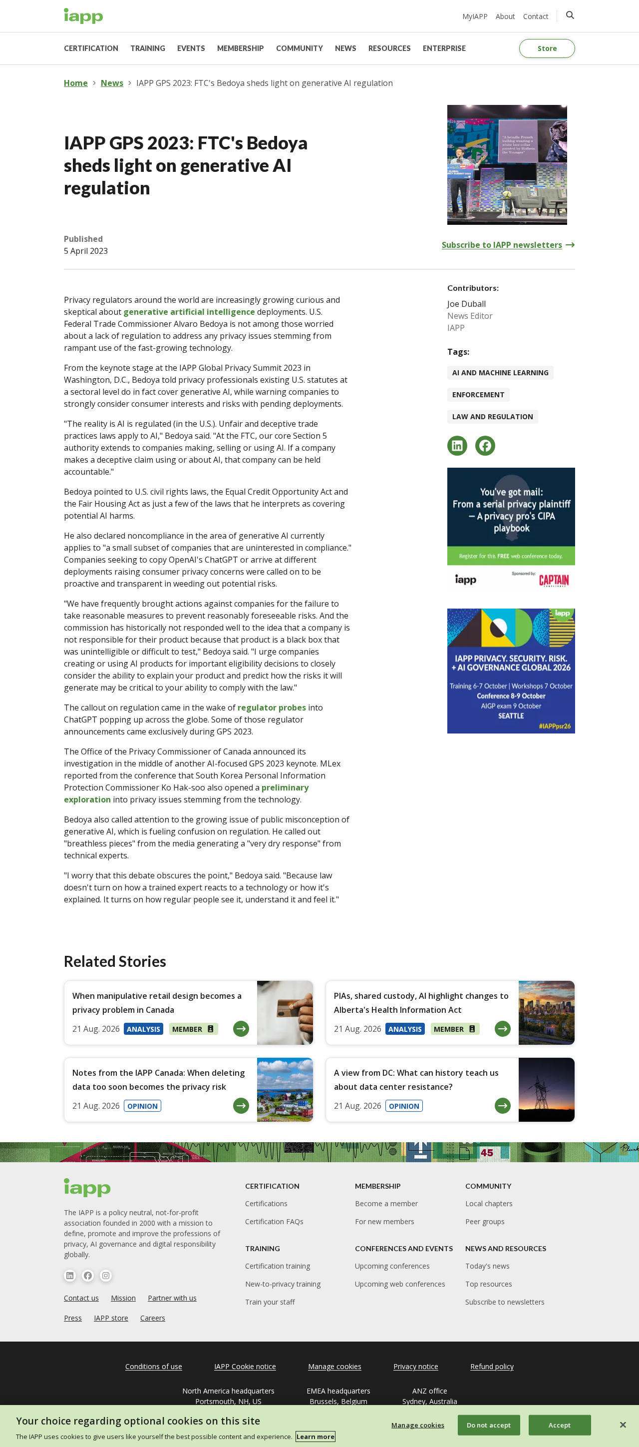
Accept (560, 1424)
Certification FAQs (274, 1221)
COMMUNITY (299, 48)
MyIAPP (475, 16)
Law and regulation (492, 416)
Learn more (315, 1436)
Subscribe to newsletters (505, 1302)
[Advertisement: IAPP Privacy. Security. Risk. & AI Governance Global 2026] (511, 671)
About (505, 16)
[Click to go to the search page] (570, 15)
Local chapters (489, 1203)
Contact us (81, 1298)
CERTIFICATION (91, 48)
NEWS (345, 48)
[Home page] (87, 1187)
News (112, 82)
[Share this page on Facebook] (485, 446)
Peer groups (485, 1221)
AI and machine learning (500, 372)
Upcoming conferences (392, 1266)
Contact (536, 16)
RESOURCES (389, 48)
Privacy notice (415, 1366)
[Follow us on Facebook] (88, 1276)
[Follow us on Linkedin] (70, 1276)
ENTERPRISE (444, 48)
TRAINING (147, 48)
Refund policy (492, 1366)
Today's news (487, 1266)
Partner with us (172, 1298)
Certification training (277, 1266)
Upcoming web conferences (400, 1284)
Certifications (266, 1203)
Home (76, 82)
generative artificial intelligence (189, 311)
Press (73, 1318)
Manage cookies (417, 1424)
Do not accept (489, 1424)
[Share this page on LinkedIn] (457, 446)
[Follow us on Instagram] (106, 1276)
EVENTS (191, 48)
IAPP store (111, 1318)
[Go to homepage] (83, 16)
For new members (384, 1221)
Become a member (386, 1203)
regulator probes (272, 707)
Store (547, 48)
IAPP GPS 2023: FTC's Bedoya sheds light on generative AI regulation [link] (264, 82)
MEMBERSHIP (240, 48)
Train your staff (270, 1302)
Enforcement (478, 394)
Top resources (488, 1284)
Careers (152, 1318)
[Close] (623, 1425)
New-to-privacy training (282, 1284)
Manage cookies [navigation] (334, 1366)
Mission (123, 1298)
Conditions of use (153, 1366)
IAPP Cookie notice (245, 1366)
